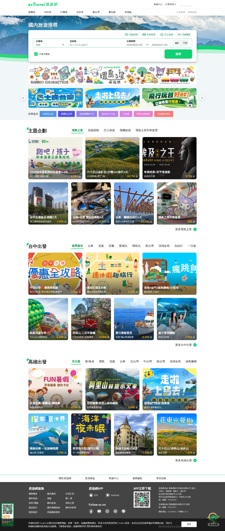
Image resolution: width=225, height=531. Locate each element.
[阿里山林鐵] (188, 98)
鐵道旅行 (33, 507)
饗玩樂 (112, 12)
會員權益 (90, 478)
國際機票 (33, 493)
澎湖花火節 (48, 113)
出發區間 (131, 41)
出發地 (39, 41)
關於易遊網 (65, 478)
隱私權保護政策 (94, 526)
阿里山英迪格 (143, 113)
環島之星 (70, 503)
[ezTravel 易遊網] (43, 4)
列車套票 (151, 34)
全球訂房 (70, 493)
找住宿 (47, 12)
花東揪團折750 (86, 113)
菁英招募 (161, 478)
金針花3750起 (108, 113)
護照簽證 (33, 512)
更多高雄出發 (183, 460)
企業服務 (180, 12)
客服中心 (158, 4)
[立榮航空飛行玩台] (131, 98)
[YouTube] (99, 511)
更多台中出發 (183, 345)
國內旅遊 (51, 503)
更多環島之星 (183, 229)
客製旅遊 (192, 12)
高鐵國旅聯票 (53, 512)
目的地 (73, 41)
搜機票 (31, 12)
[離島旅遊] (74, 98)
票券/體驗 (33, 503)
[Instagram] (107, 511)
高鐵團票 (186, 34)
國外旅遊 (33, 498)
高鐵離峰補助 (163, 113)
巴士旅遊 (168, 34)
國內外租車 (71, 507)
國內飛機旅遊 (53, 507)
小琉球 (126, 113)
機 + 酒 (69, 498)
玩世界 (80, 12)
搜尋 (178, 54)
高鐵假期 (133, 34)
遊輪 (49, 498)
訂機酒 (63, 12)
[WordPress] (115, 511)
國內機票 (51, 493)
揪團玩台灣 (66, 113)
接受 (189, 524)
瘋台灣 (96, 12)
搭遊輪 (128, 12)
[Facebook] (91, 511)
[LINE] (123, 511)
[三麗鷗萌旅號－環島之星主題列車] (112, 75)
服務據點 (137, 478)
